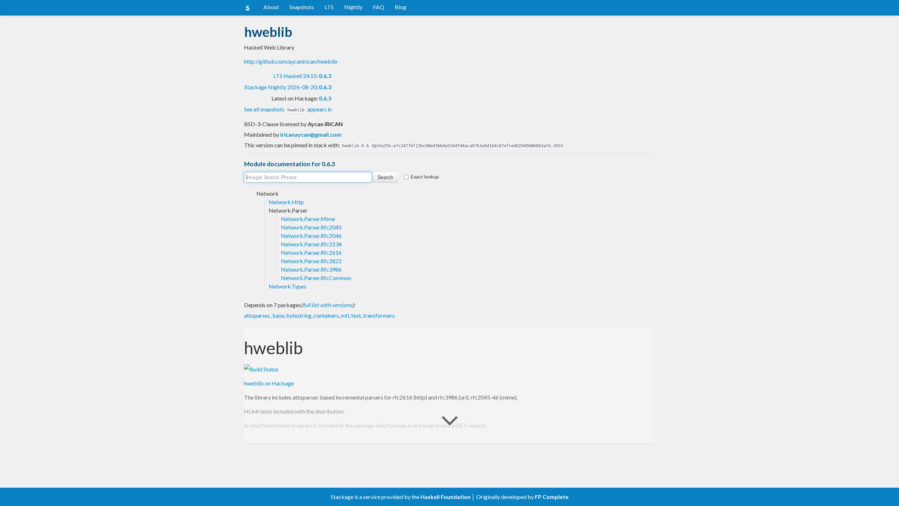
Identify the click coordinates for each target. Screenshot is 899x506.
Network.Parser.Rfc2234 (311, 244)
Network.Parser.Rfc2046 (311, 235)
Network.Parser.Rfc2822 (311, 261)
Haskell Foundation (445, 496)
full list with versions (327, 304)
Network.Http (286, 202)
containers (326, 315)
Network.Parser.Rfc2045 (311, 227)
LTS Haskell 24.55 (295, 75)
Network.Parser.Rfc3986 (311, 269)
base (278, 315)
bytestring (298, 315)
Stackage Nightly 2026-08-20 (280, 87)
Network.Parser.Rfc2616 (311, 252)
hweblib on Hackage (269, 383)
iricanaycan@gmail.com (310, 134)
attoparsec (257, 315)
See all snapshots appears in (288, 109)
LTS (329, 7)
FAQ (378, 7)
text (356, 315)
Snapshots (301, 7)
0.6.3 (325, 75)
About (271, 7)
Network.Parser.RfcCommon (316, 277)
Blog (400, 7)
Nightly (353, 7)
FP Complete (552, 496)
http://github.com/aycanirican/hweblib (290, 61)
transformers (379, 315)
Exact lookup (425, 177)
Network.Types (287, 286)
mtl (345, 315)
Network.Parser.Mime (308, 218)
